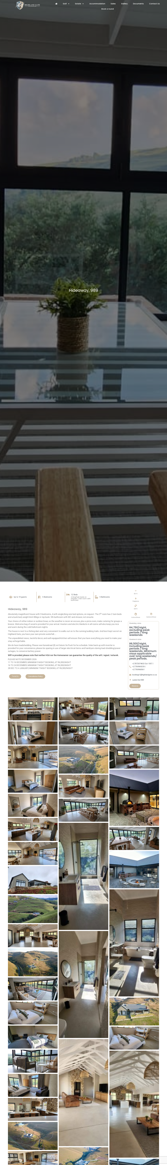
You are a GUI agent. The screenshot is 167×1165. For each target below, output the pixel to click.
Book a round (107, 9)
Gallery (124, 3)
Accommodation (97, 3)
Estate (78, 3)
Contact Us (154, 3)
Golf (65, 3)
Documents (138, 3)
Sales (113, 3)
